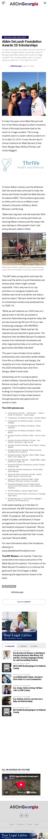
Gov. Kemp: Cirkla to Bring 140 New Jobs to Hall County (27, 689)
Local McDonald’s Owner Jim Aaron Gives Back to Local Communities (27, 678)
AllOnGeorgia (16, 66)
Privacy (29, 824)
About (12, 824)
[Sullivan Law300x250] (19, 639)
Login (36, 824)
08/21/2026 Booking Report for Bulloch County (29, 667)
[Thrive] (24, 172)
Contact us (21, 824)
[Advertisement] (24, 742)
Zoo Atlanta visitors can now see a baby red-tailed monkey (28, 700)
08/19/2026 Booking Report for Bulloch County (29, 711)
